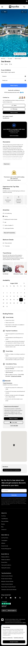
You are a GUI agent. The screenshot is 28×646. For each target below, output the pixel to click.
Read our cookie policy (8, 637)
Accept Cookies (14, 641)
